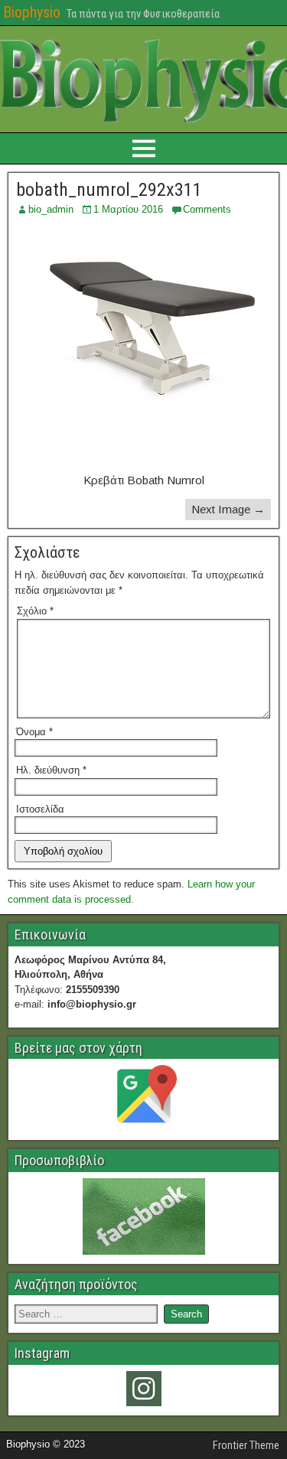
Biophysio (31, 12)
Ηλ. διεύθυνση (51, 770)
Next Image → (228, 509)
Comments (207, 209)
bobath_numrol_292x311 (109, 189)
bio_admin (50, 209)
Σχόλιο (35, 611)
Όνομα (34, 732)
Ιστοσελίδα (40, 809)
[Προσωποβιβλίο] (143, 1216)
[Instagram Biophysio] (143, 1388)
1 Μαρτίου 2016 (128, 209)
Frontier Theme (246, 1445)
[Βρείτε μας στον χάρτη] (143, 1098)
